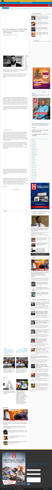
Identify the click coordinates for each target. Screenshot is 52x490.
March (33, 164)
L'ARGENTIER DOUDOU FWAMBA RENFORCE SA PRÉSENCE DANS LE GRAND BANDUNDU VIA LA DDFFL (42, 312)
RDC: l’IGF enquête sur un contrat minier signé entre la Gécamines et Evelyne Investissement (15, 31)
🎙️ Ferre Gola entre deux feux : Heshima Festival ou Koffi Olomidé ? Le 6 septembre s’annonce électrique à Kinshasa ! (15, 423)
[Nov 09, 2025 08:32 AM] (45, 8)
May (32, 160)
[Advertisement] (15, 19)
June (32, 159)
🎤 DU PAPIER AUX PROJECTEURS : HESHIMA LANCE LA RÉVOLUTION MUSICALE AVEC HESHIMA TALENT (42, 34)
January (33, 167)
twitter (37, 1)
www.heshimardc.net (43, 125)
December (33, 149)
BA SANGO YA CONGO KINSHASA (26, 2)
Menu (2, 1)
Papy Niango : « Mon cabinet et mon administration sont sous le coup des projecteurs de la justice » (42, 303)
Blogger (49, 488)
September (34, 154)
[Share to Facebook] (11, 389)
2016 (33, 175)
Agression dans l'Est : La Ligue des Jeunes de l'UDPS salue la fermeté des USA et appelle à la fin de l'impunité (22, 8)
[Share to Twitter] (12, 389)
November (33, 151)
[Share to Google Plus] (14, 389)
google (40, 1)
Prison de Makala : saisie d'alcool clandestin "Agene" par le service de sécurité (9, 392)
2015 (33, 177)
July (32, 157)
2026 (33, 139)
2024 (33, 143)
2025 (33, 141)
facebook (39, 1)
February (33, 165)
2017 (33, 174)
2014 (33, 179)
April (32, 162)
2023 (33, 144)
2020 (33, 169)
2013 (33, 180)
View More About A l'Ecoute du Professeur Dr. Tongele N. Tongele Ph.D (40, 254)
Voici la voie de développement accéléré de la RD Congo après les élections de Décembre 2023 (39, 229)
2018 (33, 172)
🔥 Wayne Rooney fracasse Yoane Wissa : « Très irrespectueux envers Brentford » (42, 385)
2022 (33, 146)
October (33, 152)
